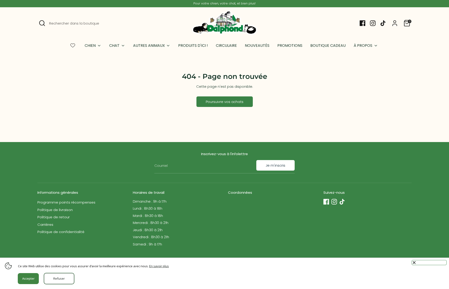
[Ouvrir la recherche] (42, 23)
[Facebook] (362, 23)
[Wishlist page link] (72, 45)
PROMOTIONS (289, 45)
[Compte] (394, 23)
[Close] (429, 262)
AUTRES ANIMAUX (149, 45)
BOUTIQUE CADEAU (328, 45)
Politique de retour (53, 217)
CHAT (114, 45)
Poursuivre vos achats (224, 101)
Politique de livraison (55, 209)
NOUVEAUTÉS (257, 45)
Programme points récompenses (66, 202)
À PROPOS (363, 45)
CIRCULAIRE (226, 45)
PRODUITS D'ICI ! (193, 45)
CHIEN (91, 45)
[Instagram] (373, 23)
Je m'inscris (275, 165)
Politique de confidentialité (60, 231)
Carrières (45, 224)
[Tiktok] (383, 23)
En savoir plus (159, 266)
